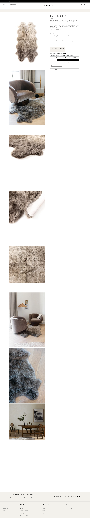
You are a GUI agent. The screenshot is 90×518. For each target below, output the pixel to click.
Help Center (22, 513)
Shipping (21, 508)
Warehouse (33, 497)
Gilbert (11, 497)
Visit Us (4, 506)
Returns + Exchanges (24, 510)
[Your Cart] (87, 5)
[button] (5, 5)
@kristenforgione (68, 496)
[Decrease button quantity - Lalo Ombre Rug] (51, 60)
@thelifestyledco (59, 496)
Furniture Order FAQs (24, 515)
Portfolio (43, 508)
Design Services (45, 506)
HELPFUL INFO (53, 69)
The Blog (43, 510)
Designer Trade (5, 508)
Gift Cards (4, 510)
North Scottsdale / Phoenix (22, 497)
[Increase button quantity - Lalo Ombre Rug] (55, 60)
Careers (43, 513)
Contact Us (22, 506)
